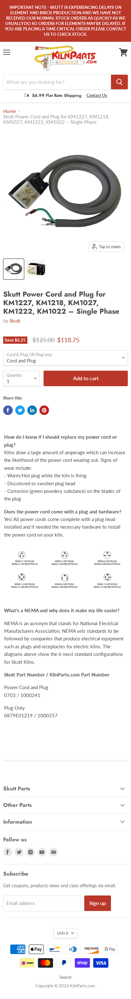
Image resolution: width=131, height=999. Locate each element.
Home (9, 111)
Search (65, 977)
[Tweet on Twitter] (20, 410)
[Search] (119, 82)
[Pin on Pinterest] (44, 410)
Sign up (97, 903)
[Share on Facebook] (8, 410)
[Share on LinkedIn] (32, 410)
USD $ (62, 933)
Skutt (15, 321)
